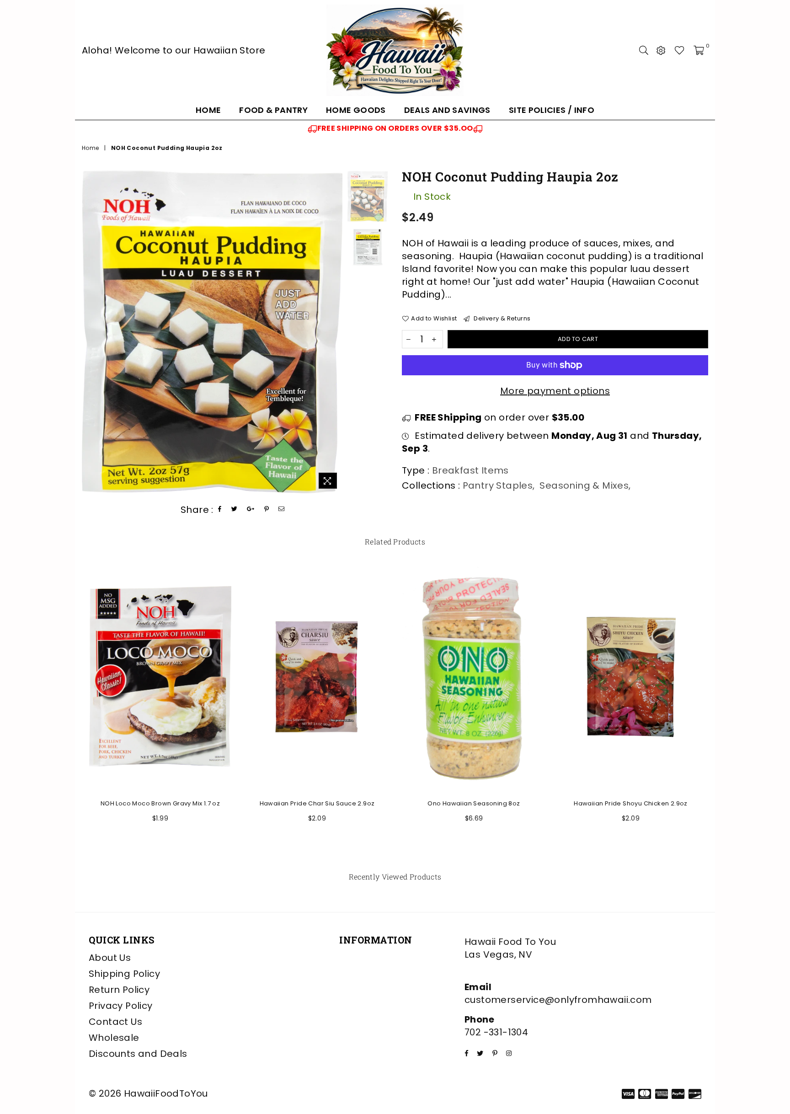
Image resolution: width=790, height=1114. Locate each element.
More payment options (555, 390)
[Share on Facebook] (220, 509)
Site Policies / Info (551, 110)
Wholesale (114, 1037)
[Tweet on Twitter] (234, 509)
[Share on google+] (251, 509)
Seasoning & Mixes (584, 485)
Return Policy (119, 989)
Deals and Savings (447, 110)
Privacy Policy (121, 1005)
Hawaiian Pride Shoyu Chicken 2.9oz (631, 803)
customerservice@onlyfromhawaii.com (558, 999)
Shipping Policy (124, 973)
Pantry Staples (498, 485)
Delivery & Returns (501, 318)
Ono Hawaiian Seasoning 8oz (473, 803)
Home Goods (356, 110)
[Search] (643, 50)
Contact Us (115, 1021)
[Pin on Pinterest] (267, 509)
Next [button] (334, 332)
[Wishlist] (679, 50)
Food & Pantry (273, 110)
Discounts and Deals (138, 1053)
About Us (110, 957)
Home (208, 110)
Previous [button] (90, 332)
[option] (395, 128)
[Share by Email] (281, 509)
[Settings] (661, 50)
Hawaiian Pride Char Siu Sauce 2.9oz (317, 803)
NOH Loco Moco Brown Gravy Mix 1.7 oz (160, 803)
